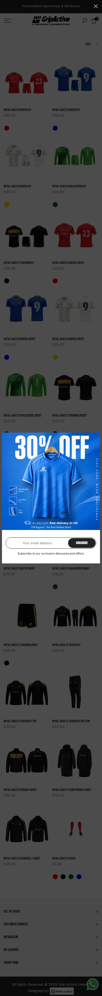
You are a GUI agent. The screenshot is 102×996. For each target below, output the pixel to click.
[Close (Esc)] (96, 6)
